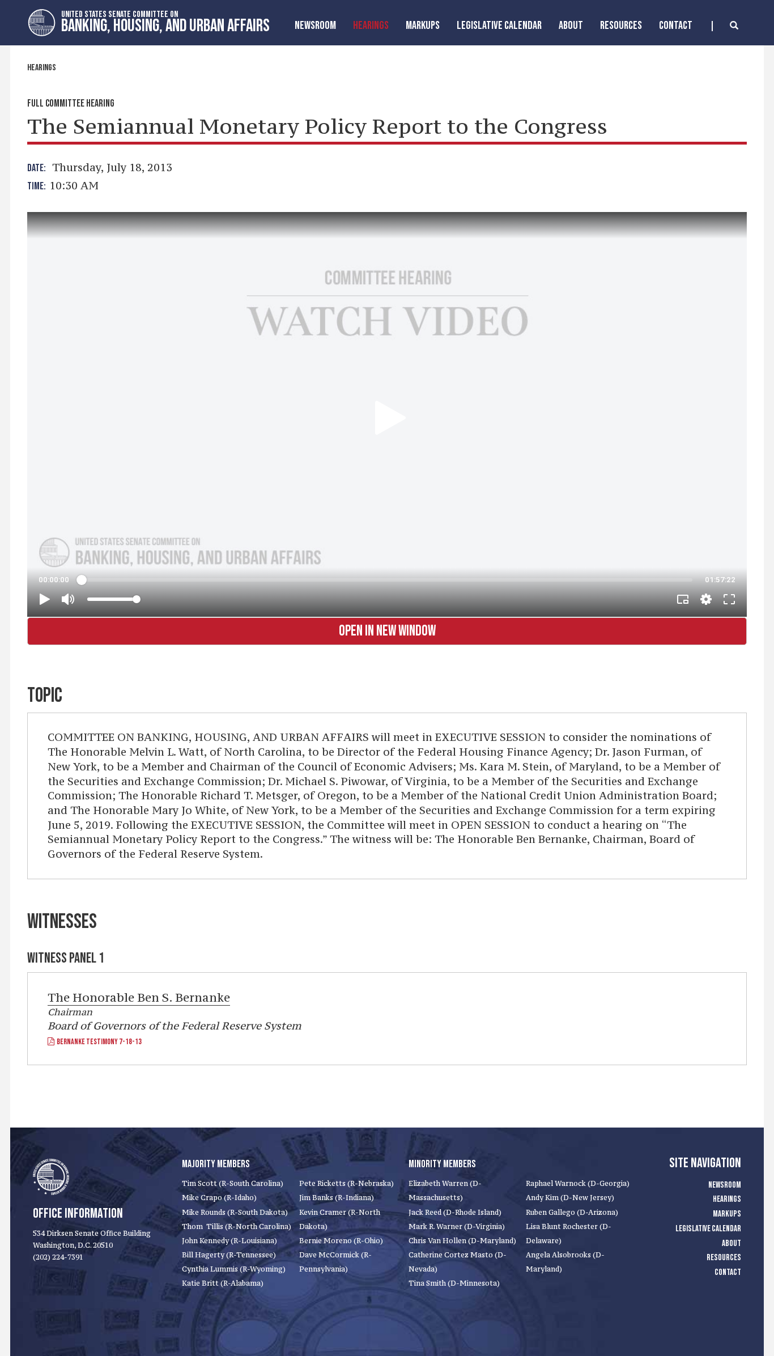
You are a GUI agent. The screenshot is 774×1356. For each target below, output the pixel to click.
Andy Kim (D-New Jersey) (570, 1197)
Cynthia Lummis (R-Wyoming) (234, 1269)
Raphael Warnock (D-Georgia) (578, 1183)
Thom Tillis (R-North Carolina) (236, 1226)
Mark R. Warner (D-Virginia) (457, 1226)
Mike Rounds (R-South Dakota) (235, 1212)
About (571, 25)
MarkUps (423, 25)
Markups (727, 1214)
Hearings (371, 25)
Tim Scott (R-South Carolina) (232, 1183)
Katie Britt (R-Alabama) (222, 1283)
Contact (675, 25)
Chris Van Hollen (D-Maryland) (462, 1240)
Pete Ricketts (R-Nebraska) (346, 1183)
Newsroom (315, 25)
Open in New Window (387, 631)
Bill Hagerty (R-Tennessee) (229, 1255)
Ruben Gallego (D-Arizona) (572, 1212)
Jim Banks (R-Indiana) (336, 1197)
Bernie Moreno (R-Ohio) (341, 1240)
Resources (621, 25)
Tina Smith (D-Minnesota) (454, 1283)
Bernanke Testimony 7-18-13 (98, 1041)
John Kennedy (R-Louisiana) (229, 1240)
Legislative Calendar (499, 25)
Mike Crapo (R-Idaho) (219, 1197)
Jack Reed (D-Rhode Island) (455, 1212)
